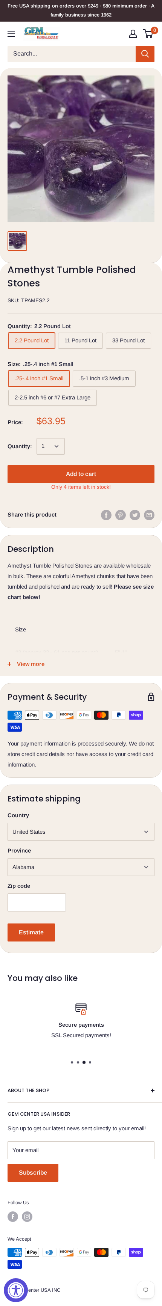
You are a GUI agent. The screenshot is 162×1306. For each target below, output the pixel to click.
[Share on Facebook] (106, 514)
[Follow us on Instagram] (27, 1216)
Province (19, 850)
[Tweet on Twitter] (135, 514)
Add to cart (81, 474)
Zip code (19, 886)
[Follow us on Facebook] (13, 1216)
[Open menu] (11, 34)
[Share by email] (149, 514)
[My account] (133, 34)
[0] (148, 33)
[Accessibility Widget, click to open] (16, 1290)
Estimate (31, 932)
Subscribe (33, 1172)
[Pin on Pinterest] (120, 514)
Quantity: (20, 446)
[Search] (145, 54)
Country (18, 815)
